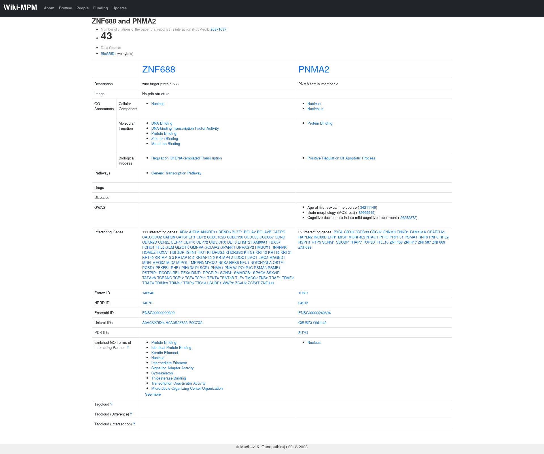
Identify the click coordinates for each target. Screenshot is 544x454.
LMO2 (263, 257)
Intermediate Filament (169, 362)
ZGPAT (254, 282)
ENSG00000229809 (158, 312)
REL (176, 272)
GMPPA (196, 247)
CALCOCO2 (152, 237)
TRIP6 (188, 282)
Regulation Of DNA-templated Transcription (186, 158)
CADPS (279, 232)
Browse (65, 7)
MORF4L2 (356, 237)
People (82, 7)
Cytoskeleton (162, 373)
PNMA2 (314, 68)
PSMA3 (260, 267)
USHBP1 (214, 282)
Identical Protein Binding (171, 347)
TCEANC (164, 277)
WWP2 (228, 282)
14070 (147, 302)
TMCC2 (251, 277)
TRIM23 (161, 282)
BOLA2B (264, 232)
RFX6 (185, 272)
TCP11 (200, 277)
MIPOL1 (183, 262)
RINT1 (196, 272)
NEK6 (234, 262)
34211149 (368, 207)
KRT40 (148, 257)
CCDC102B (216, 237)
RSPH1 (304, 242)
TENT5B (227, 277)
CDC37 (376, 232)
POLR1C (245, 267)
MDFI (146, 262)
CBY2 (201, 237)
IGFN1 (191, 252)
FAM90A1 (259, 242)
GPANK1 (227, 247)
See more (153, 394)
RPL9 (444, 237)
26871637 (218, 29)
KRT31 (286, 252)
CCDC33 (251, 237)
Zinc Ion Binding (164, 138)
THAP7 (356, 242)
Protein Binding (163, 133)
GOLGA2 (212, 247)
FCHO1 (148, 247)
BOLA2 (250, 232)
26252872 (408, 217)
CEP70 (189, 242)
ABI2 (184, 232)
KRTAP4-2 (224, 257)
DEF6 (232, 242)
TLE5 (239, 277)
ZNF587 (424, 242)
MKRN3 (197, 262)
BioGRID (107, 53)
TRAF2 (288, 277)
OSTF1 (279, 262)
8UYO (303, 332)
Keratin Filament (164, 352)
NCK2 (223, 262)
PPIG (383, 237)
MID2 (170, 262)
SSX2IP (273, 272)
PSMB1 (274, 267)
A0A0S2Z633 (177, 322)
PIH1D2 (187, 267)
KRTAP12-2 (205, 257)
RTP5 (316, 242)
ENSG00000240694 (314, 312)
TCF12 (178, 277)
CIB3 (213, 242)
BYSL (338, 232)
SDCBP (342, 242)
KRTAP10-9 (184, 257)
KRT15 (273, 252)
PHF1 (175, 267)
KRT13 (261, 252)
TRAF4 (148, 282)
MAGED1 (277, 257)
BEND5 (224, 232)
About (49, 7)
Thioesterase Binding (168, 378)
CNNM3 (389, 232)
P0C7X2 (195, 322)
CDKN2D (149, 242)
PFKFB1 (163, 267)
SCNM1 (226, 272)
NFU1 (244, 262)
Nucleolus (315, 108)
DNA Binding (161, 123)
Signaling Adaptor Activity (172, 367)
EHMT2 (244, 242)
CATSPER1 (186, 237)
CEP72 (202, 242)
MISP (342, 237)
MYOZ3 (211, 262)
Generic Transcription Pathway (176, 173)
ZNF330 (267, 282)
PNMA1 (217, 267)
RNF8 (433, 237)
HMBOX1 (262, 247)
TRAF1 (275, 277)
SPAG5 (259, 272)
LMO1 (252, 257)
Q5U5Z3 (305, 322)
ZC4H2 (240, 282)
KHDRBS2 (215, 252)
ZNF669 (438, 242)
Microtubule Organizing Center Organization (187, 388)
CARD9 (169, 237)
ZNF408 (396, 242)
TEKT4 (213, 277)
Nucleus (158, 103)
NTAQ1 (372, 237)
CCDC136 (235, 237)
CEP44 (176, 242)
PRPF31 (396, 237)
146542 (148, 292)
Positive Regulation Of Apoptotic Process (341, 158)
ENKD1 (403, 232)
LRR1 (332, 237)
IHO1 (201, 252)
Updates (119, 7)
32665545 (366, 212)
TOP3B (369, 242)
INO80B (320, 237)
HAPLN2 (305, 237)
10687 (303, 292)
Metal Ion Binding (165, 143)
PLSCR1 (202, 267)
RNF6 (423, 237)
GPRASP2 (245, 247)
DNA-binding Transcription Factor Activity (185, 128)
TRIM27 (175, 282)
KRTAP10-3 (164, 257)
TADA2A (149, 277)
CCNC (280, 237)
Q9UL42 (319, 322)
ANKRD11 (209, 232)
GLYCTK (182, 247)
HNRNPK (279, 247)
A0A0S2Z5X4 (153, 322)
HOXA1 (163, 252)
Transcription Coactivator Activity (178, 383)
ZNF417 (410, 242)
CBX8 (349, 232)
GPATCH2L (436, 232)
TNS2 (263, 277)
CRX (222, 242)
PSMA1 (411, 237)
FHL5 (160, 247)
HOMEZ (149, 252)
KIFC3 (249, 252)
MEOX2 (158, 262)
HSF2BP (177, 252)
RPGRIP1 (211, 272)
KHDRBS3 (234, 252)
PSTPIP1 (150, 272)
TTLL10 (382, 242)
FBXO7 (274, 242)
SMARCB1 (243, 272)
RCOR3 (165, 272)
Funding (100, 7)
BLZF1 (237, 232)
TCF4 (189, 277)
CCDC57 (267, 237)
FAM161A (418, 232)
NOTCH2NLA (261, 262)
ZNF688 (158, 68)
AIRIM (194, 232)
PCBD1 (148, 267)
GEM (169, 247)
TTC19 (200, 282)
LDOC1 (240, 257)
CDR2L (164, 242)
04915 (303, 302)
